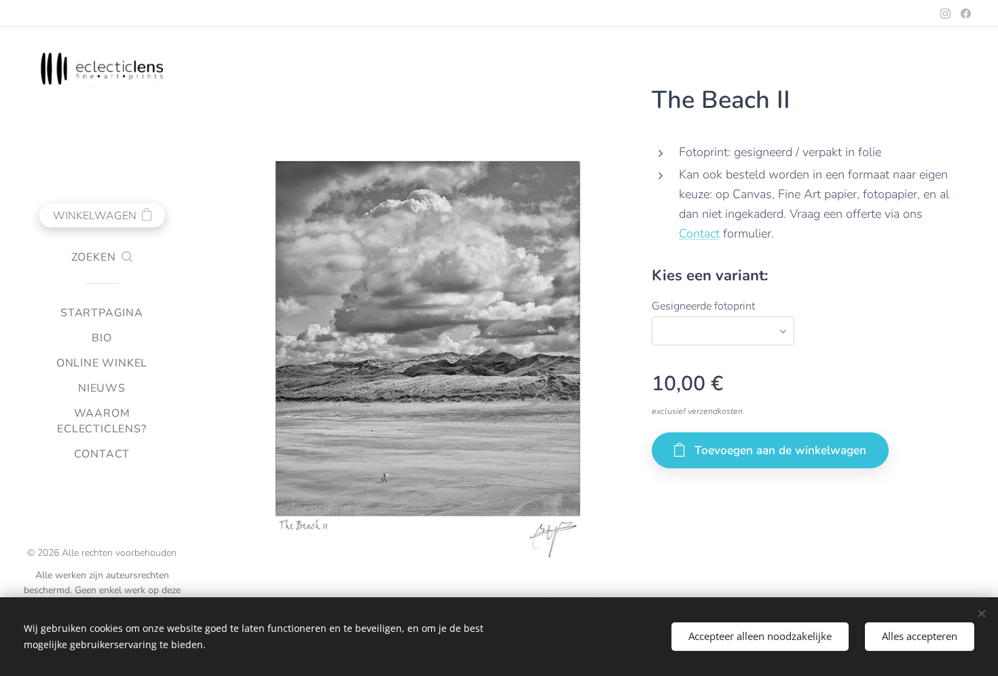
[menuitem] (102, 313)
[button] (102, 257)
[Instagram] (945, 13)
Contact (699, 233)
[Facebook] (965, 13)
